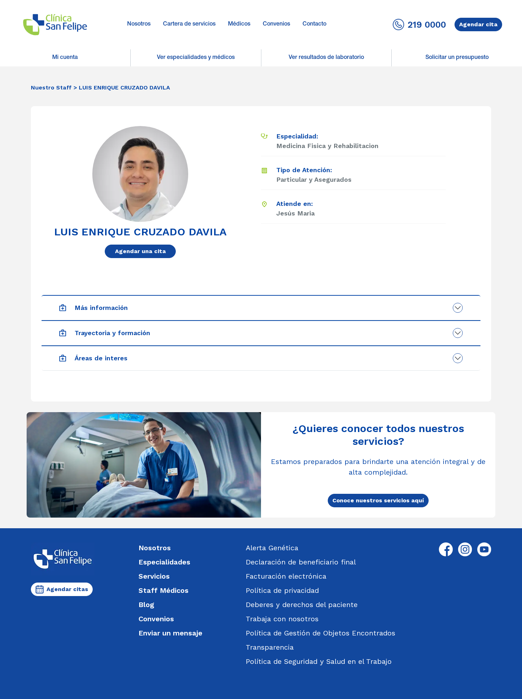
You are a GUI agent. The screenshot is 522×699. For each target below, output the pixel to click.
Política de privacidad (282, 590)
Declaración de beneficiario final (301, 562)
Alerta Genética (272, 548)
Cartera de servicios (189, 24)
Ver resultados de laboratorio (326, 58)
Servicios (154, 576)
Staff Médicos (163, 590)
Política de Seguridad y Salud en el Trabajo (319, 661)
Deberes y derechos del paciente (302, 604)
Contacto (314, 24)
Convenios (276, 24)
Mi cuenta (65, 58)
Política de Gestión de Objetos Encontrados (320, 633)
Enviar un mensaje (170, 633)
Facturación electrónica (286, 576)
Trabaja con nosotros (282, 619)
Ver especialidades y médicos (196, 58)
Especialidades (164, 562)
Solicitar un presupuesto (457, 58)
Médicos (239, 24)
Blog (146, 604)
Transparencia (270, 647)
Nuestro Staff (51, 87)
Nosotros (139, 24)
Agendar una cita (140, 251)
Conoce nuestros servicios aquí (378, 500)
